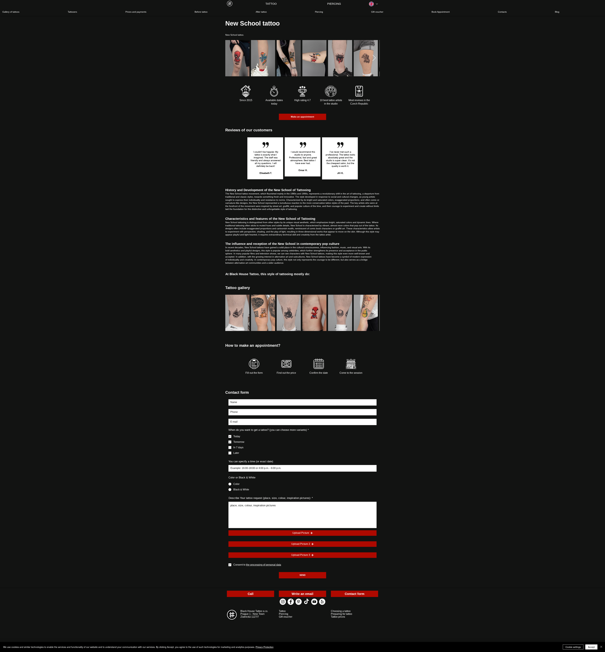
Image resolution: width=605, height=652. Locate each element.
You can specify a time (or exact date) (250, 461)
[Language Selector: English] (373, 4)
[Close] (601, 646)
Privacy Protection (265, 647)
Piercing (283, 614)
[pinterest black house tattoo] (298, 602)
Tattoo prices (338, 616)
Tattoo (282, 611)
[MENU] (229, 3)
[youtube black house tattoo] (314, 602)
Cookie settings (573, 647)
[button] (302, 533)
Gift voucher (285, 616)
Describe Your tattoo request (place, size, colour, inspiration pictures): (270, 498)
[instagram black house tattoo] (283, 602)
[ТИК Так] (306, 602)
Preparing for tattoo (341, 614)
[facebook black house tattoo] (291, 602)
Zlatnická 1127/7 (249, 616)
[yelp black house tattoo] (322, 602)
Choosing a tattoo (341, 611)
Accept (591, 647)
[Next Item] (374, 58)
